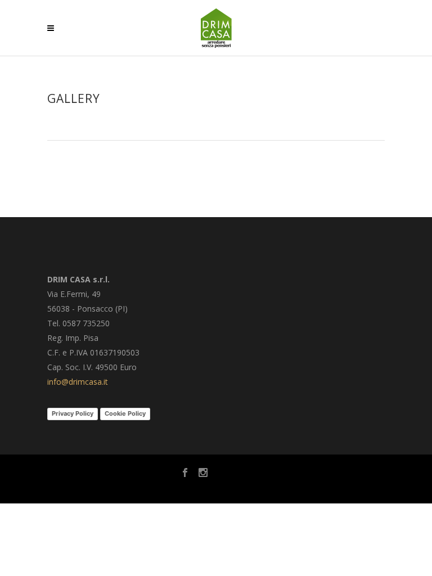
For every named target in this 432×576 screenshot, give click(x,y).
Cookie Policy (125, 413)
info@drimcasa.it (77, 381)
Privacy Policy (72, 413)
